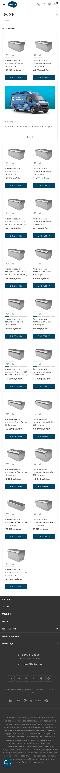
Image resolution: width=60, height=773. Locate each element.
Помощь (7, 643)
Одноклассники (34, 678)
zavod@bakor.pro (32, 664)
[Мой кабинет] (49, 4)
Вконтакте (11, 678)
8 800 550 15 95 (30, 655)
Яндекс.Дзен (48, 678)
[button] (7, 763)
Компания (9, 629)
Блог (5, 621)
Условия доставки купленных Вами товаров (28, 126)
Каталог (7, 599)
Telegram (19, 678)
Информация (10, 636)
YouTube (26, 678)
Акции (6, 606)
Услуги (6, 614)
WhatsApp (41, 678)
